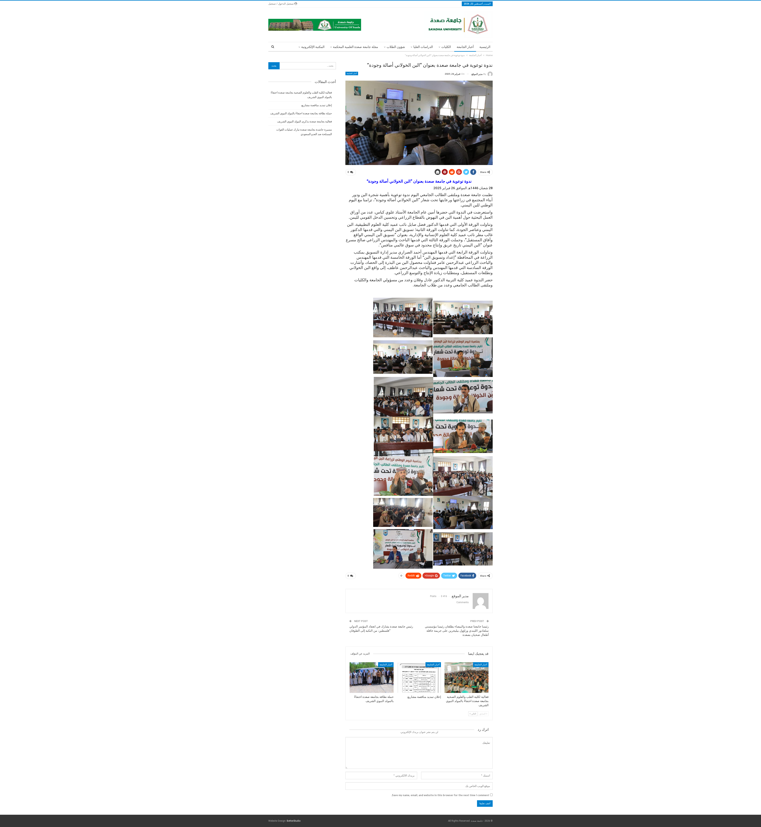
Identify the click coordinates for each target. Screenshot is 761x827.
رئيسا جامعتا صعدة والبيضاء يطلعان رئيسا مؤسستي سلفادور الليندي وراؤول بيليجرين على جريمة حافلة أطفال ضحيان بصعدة (457, 631)
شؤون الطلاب (396, 47)
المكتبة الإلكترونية (312, 47)
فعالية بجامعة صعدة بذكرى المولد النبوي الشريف (304, 121)
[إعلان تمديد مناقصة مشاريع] (419, 677)
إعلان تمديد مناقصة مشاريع (316, 105)
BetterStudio (293, 820)
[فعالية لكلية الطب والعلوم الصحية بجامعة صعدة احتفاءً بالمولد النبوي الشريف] (467, 677)
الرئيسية (484, 47)
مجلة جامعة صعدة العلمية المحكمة (355, 47)
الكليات (446, 47)
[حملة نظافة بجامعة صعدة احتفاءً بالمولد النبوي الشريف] (372, 677)
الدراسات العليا (423, 47)
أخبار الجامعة (465, 47)
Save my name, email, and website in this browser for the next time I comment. (440, 795)
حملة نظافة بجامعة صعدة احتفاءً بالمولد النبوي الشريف (301, 113)
